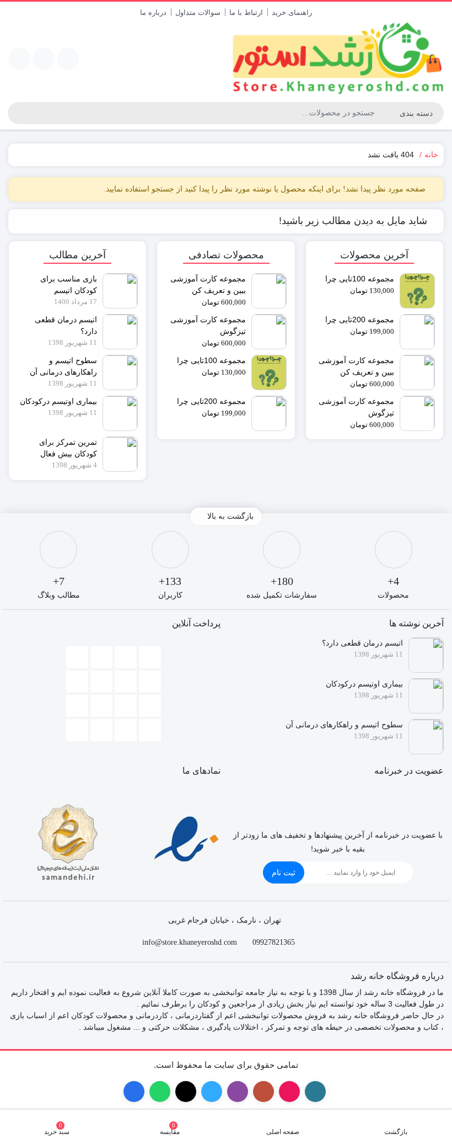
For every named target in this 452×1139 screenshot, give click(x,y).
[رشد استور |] (338, 59)
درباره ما (153, 12)
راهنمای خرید (292, 12)
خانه (431, 154)
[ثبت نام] (19, 58)
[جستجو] (16, 113)
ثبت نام (283, 872)
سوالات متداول (197, 12)
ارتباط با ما (246, 12)
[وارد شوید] (44, 58)
